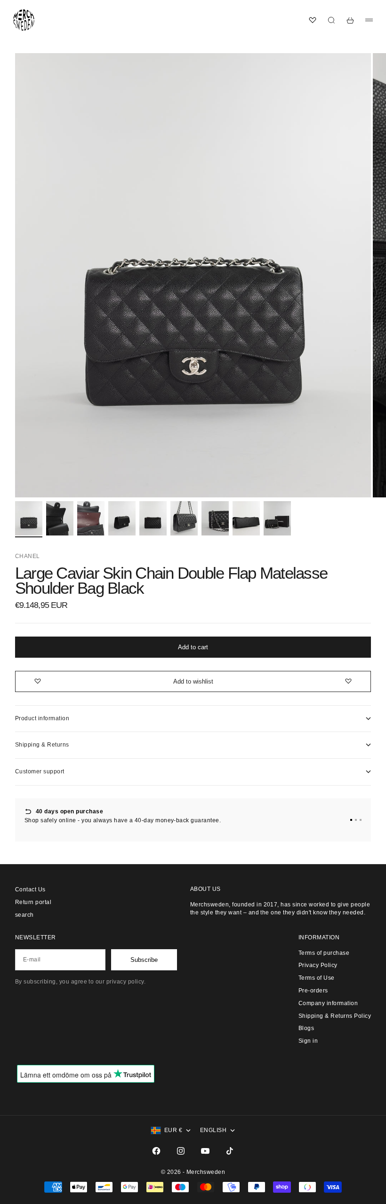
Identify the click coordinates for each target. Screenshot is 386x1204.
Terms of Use (316, 978)
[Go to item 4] (122, 518)
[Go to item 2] (59, 518)
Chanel (27, 556)
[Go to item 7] (215, 518)
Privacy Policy (318, 965)
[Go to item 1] (28, 518)
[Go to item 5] (153, 518)
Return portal (33, 902)
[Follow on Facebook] (156, 1151)
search (24, 915)
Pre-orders (313, 990)
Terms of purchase (323, 953)
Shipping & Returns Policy (334, 1016)
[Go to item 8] (246, 518)
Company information (328, 1003)
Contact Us (30, 889)
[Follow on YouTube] (205, 1151)
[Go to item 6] (184, 518)
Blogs (306, 1028)
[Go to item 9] (277, 518)
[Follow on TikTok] (229, 1151)
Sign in (308, 1041)
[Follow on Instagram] (180, 1151)
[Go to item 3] (91, 518)
